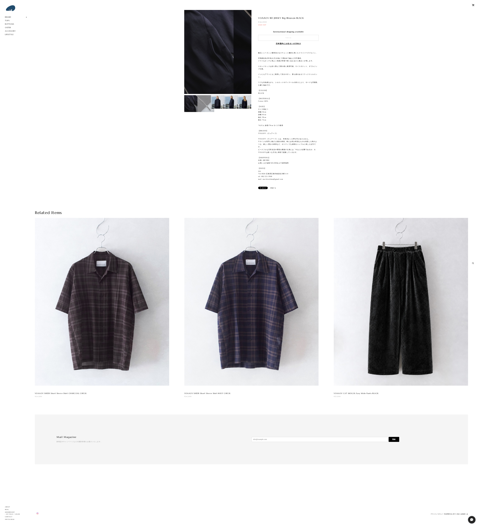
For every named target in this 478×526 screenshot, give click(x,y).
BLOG (7, 509)
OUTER (8, 27)
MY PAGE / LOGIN (13, 514)
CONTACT (8, 517)
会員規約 (463, 514)
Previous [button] (186, 43)
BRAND (8, 17)
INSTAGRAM (9, 519)
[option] (217, 43)
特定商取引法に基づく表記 (452, 514)
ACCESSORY (10, 31)
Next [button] (248, 43)
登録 (393, 439)
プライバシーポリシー (437, 514)
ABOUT (7, 507)
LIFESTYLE (9, 34)
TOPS (7, 20)
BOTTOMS (9, 24)
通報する (273, 188)
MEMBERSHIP (10, 512)
